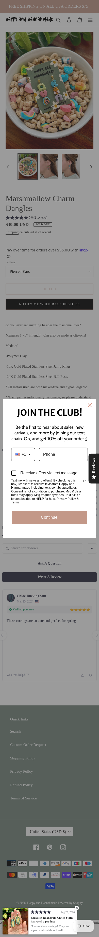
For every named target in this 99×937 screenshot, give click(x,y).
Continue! (49, 517)
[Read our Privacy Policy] (85, 481)
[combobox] (23, 454)
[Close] (90, 405)
